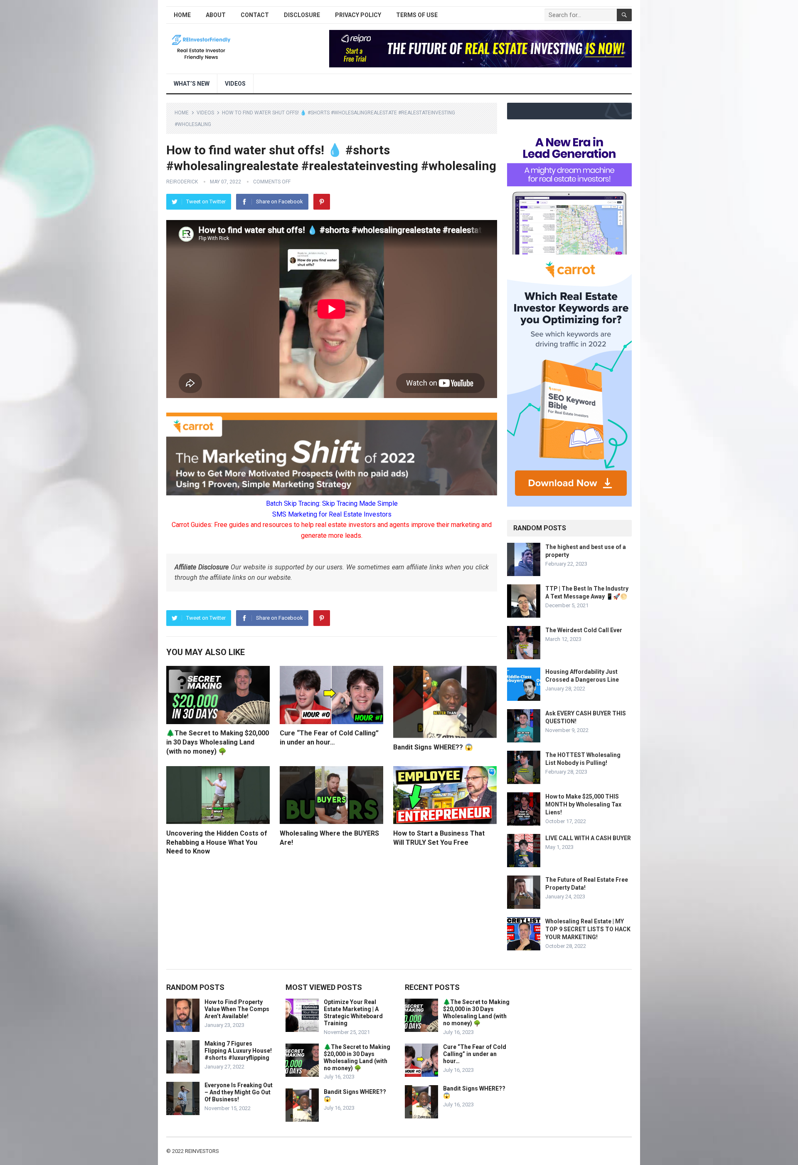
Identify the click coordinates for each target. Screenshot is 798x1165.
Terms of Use (417, 15)
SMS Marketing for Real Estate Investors (332, 514)
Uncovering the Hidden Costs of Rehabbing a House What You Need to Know (216, 842)
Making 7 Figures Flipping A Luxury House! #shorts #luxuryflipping (238, 1050)
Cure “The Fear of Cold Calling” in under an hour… (474, 1054)
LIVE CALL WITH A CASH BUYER (588, 838)
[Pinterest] (321, 202)
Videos (235, 83)
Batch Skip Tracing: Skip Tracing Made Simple (332, 503)
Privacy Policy (358, 15)
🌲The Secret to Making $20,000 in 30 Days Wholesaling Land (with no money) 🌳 (217, 742)
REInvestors (202, 1151)
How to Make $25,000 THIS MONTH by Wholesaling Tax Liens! (583, 804)
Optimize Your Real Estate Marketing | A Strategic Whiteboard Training (353, 1012)
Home (182, 15)
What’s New (191, 83)
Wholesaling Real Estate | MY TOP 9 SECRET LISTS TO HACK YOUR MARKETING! (588, 929)
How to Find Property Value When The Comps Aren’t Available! (236, 1009)
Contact (255, 15)
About (216, 15)
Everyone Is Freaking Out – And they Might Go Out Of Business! (238, 1092)
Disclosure (302, 15)
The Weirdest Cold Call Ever (583, 630)
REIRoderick (182, 182)
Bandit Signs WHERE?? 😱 (433, 747)
